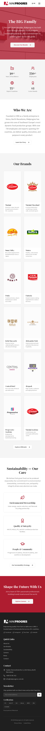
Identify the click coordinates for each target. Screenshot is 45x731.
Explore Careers (21, 601)
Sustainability (7, 650)
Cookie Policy (27, 723)
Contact (6, 659)
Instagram (18, 632)
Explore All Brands (21, 447)
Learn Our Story (21, 142)
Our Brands (7, 647)
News (5, 656)
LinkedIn (34, 632)
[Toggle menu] (39, 3)
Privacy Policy (18, 723)
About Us (6, 643)
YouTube (26, 632)
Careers (6, 653)
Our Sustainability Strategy (21, 565)
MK (34, 3)
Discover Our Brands (21, 45)
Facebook (8, 632)
